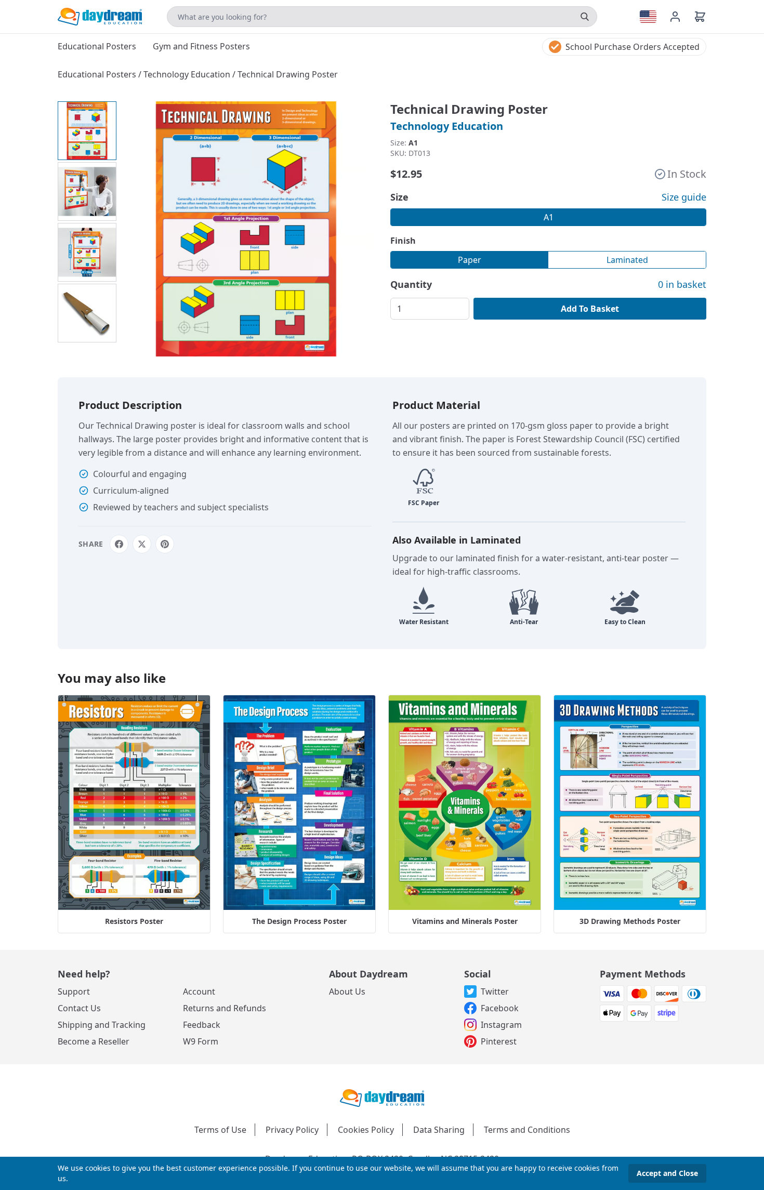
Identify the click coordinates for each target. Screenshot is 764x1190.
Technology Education (187, 74)
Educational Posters (98, 74)
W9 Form (200, 1041)
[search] (585, 16)
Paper (469, 260)
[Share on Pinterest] (164, 544)
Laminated (627, 260)
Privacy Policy (292, 1129)
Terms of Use (220, 1129)
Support (74, 991)
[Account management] (681, 16)
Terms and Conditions (527, 1129)
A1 (549, 217)
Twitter (495, 991)
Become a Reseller (93, 1041)
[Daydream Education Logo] (382, 1097)
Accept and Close (667, 1173)
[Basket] (700, 16)
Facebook (500, 1008)
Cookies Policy (366, 1129)
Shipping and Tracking (102, 1024)
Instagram (501, 1024)
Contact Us (79, 1008)
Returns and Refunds (224, 1008)
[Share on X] (142, 544)
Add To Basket (590, 308)
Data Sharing (439, 1129)
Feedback (201, 1024)
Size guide (684, 197)
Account (199, 991)
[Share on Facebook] (119, 544)
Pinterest (499, 1041)
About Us (347, 991)
